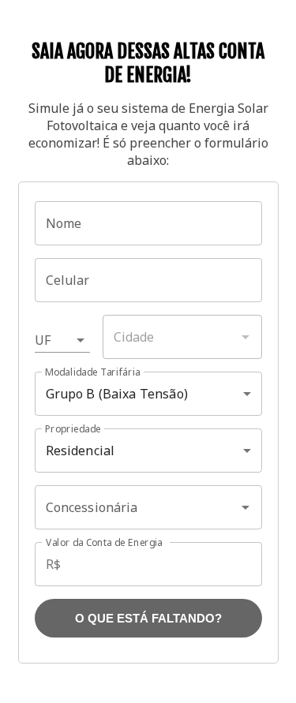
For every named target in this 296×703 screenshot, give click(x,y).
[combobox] (182, 337)
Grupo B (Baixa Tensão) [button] (117, 393)
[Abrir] (245, 507)
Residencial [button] (80, 450)
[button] (62, 340)
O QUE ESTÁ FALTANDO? (148, 618)
